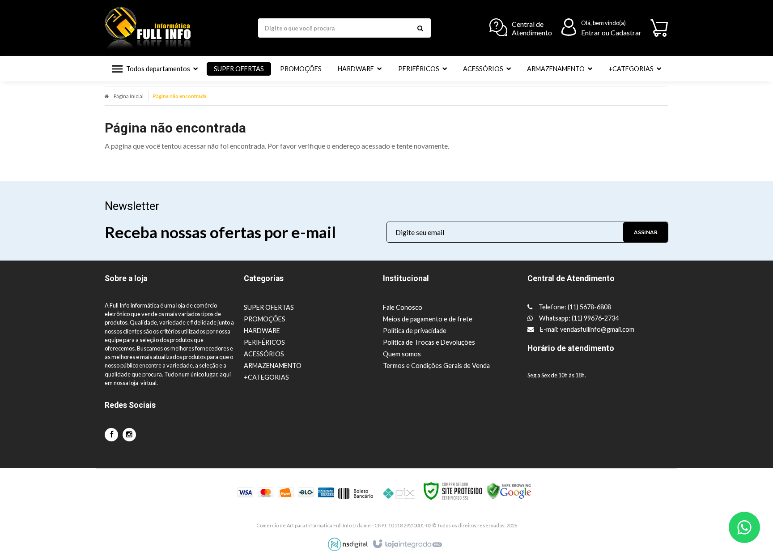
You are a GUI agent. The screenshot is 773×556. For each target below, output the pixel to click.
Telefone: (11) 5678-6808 (574, 307)
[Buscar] (420, 28)
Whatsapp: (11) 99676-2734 (578, 318)
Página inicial (129, 96)
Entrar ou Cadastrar (611, 32)
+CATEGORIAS (266, 377)
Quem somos (402, 354)
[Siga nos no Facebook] (111, 434)
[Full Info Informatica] (152, 28)
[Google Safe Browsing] (509, 490)
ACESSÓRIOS (264, 354)
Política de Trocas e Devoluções (429, 342)
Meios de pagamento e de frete (427, 319)
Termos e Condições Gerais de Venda (436, 365)
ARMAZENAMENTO (273, 365)
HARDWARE (262, 330)
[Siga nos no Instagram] (129, 434)
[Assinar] (645, 232)
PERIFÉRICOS (264, 342)
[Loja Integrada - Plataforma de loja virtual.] (407, 544)
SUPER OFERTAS (269, 307)
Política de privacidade (414, 330)
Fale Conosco (402, 307)
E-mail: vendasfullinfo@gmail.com (586, 329)
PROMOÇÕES (264, 319)
